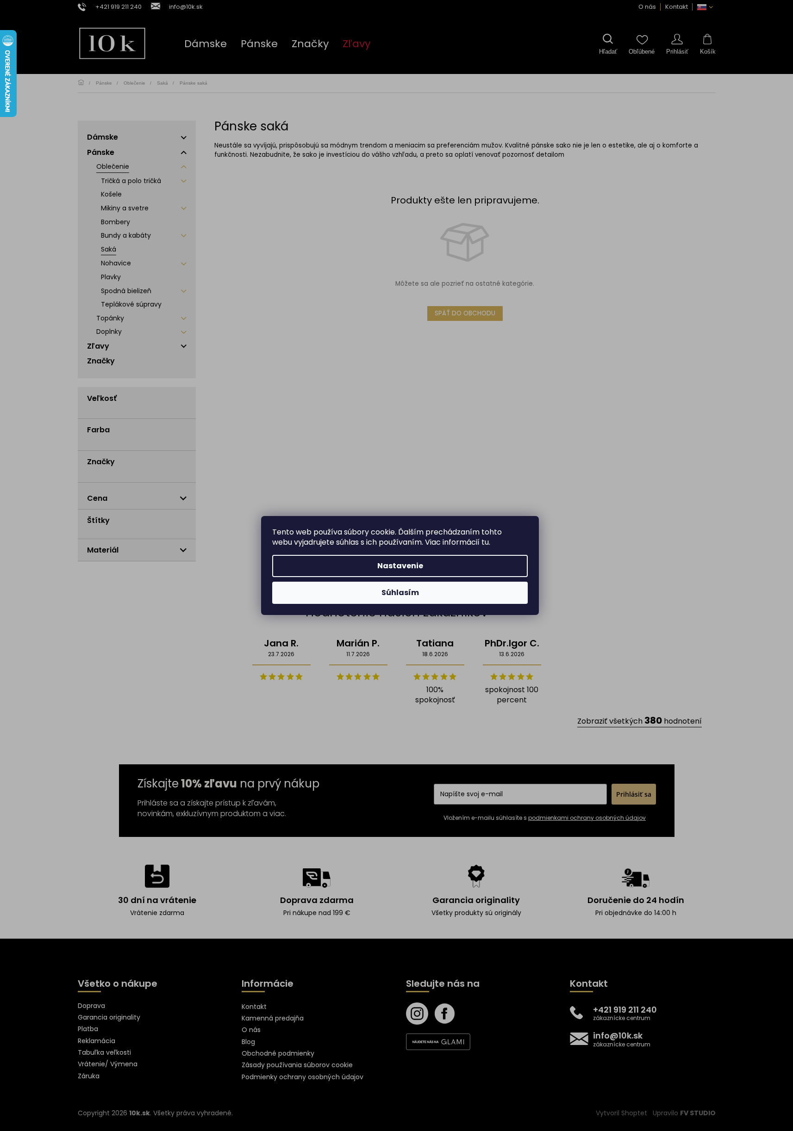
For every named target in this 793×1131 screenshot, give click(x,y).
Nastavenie (400, 565)
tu (485, 542)
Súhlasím (400, 592)
